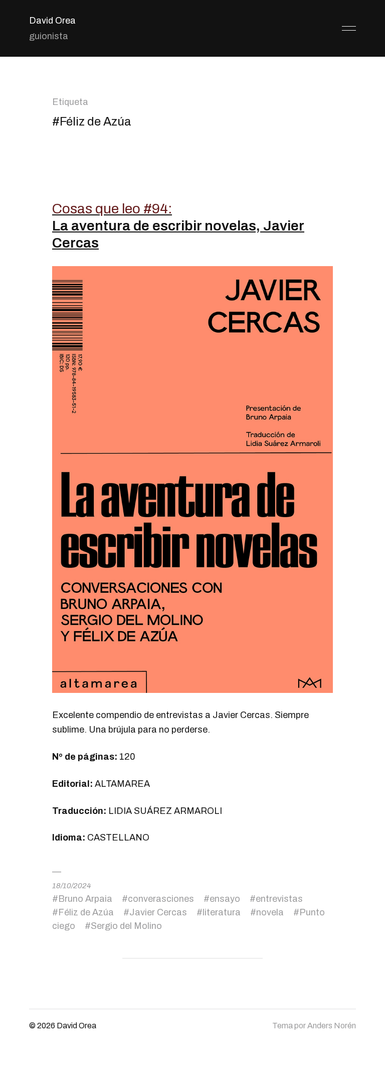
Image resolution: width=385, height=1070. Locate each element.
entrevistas (279, 899)
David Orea (52, 21)
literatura (222, 912)
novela (270, 912)
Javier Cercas (158, 912)
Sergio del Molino (126, 926)
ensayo (225, 899)
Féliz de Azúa (86, 912)
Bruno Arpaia (85, 899)
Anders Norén (331, 1025)
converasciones (161, 899)
